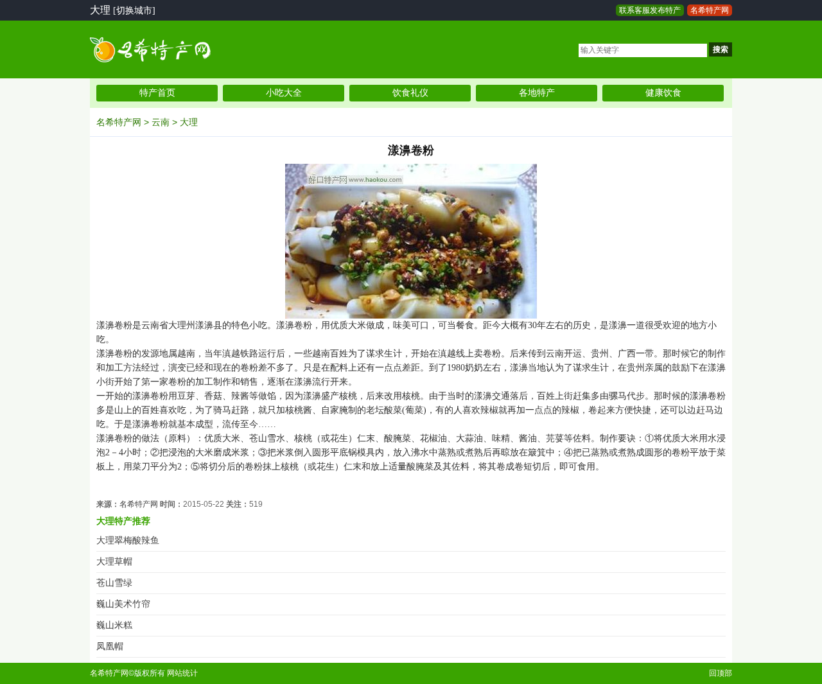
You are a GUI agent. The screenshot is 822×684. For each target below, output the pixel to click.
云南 (161, 122)
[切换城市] (134, 10)
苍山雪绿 (114, 583)
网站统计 (182, 673)
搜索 (720, 49)
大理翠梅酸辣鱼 (127, 540)
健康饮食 (663, 93)
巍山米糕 (114, 625)
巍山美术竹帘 (123, 604)
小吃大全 (284, 93)
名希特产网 (709, 10)
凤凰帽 (109, 646)
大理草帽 (114, 561)
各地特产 (537, 93)
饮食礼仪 (410, 93)
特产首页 (157, 93)
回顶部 (720, 673)
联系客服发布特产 (650, 10)
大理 (189, 122)
